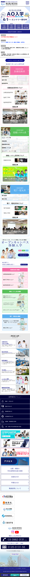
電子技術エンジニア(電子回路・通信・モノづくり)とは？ (11, 321)
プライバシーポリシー (11, 568)
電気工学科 (7, 213)
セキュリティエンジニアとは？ (11, 310)
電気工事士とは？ (7, 327)
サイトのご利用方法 (18, 568)
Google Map (15, 554)
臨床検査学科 (8, 102)
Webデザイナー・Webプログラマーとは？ (9, 296)
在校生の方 (15, 477)
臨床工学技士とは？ (8, 279)
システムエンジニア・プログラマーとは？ (9, 303)
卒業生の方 (15, 482)
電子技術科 (7, 208)
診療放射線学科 (8, 92)
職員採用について (15, 488)
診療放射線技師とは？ (9, 274)
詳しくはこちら (23, 254)
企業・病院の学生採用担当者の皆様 (15, 470)
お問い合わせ (23, 568)
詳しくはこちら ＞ (24, 264)
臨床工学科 (7, 97)
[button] (11, 23)
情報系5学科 (7, 160)
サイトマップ (6, 568)
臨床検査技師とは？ (8, 285)
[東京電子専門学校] (9, 3)
